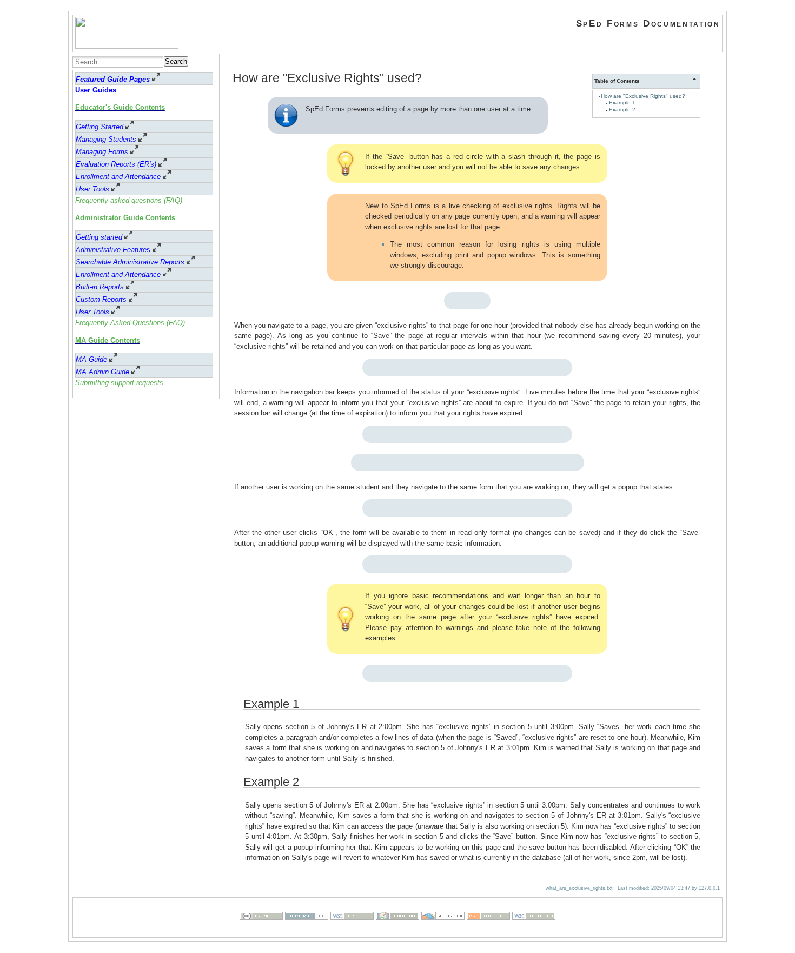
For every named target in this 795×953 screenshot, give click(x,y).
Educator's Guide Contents (120, 107)
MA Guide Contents (107, 340)
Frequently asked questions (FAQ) (128, 200)
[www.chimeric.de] (306, 932)
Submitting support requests (119, 383)
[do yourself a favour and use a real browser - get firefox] (443, 932)
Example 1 (622, 102)
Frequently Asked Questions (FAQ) (130, 323)
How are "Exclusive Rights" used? (643, 96)
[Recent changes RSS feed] (488, 932)
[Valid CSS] (352, 932)
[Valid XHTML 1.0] (533, 932)
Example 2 (622, 109)
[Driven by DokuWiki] (397, 932)
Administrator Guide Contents (125, 218)
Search (176, 61)
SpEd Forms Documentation (648, 23)
